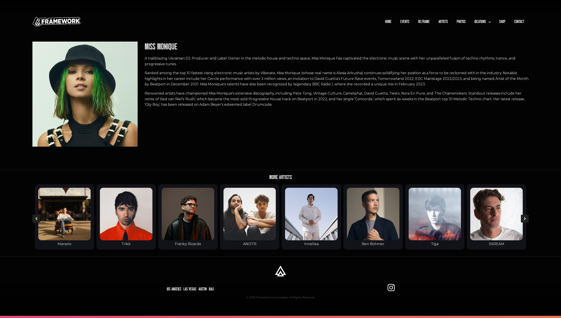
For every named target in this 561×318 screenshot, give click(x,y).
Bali (211, 289)
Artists (443, 21)
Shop (502, 21)
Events (404, 21)
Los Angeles (174, 289)
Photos (461, 21)
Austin (203, 289)
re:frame (424, 21)
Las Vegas (189, 289)
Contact (519, 21)
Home (388, 21)
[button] (36, 219)
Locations (480, 21)
